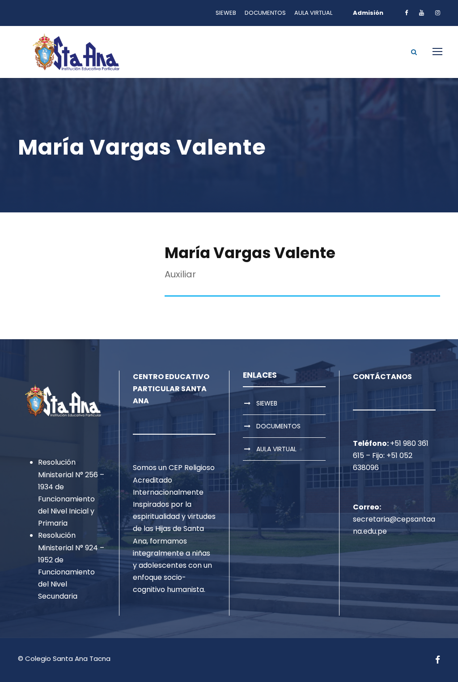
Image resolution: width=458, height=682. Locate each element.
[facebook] (406, 13)
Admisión (368, 13)
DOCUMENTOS (265, 13)
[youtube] (421, 13)
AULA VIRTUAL (313, 13)
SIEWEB (226, 13)
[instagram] (437, 13)
